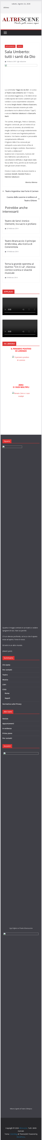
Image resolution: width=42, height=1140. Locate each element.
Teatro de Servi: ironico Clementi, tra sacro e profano (20, 222)
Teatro (20, 46)
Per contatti (7, 670)
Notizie (5, 719)
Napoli (7, 698)
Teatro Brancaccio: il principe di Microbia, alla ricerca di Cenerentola (20, 243)
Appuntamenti (10, 46)
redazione (22, 62)
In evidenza (7, 728)
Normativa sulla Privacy (11, 704)
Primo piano (7, 733)
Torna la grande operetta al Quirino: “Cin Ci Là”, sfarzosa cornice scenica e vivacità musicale (20, 268)
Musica (5, 680)
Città (4, 689)
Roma (7, 693)
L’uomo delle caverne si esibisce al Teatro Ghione (22, 199)
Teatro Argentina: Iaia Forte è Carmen (21, 191)
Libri (4, 684)
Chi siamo (6, 665)
